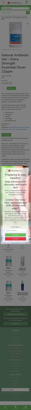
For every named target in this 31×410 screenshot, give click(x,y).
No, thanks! (15, 239)
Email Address (15, 227)
